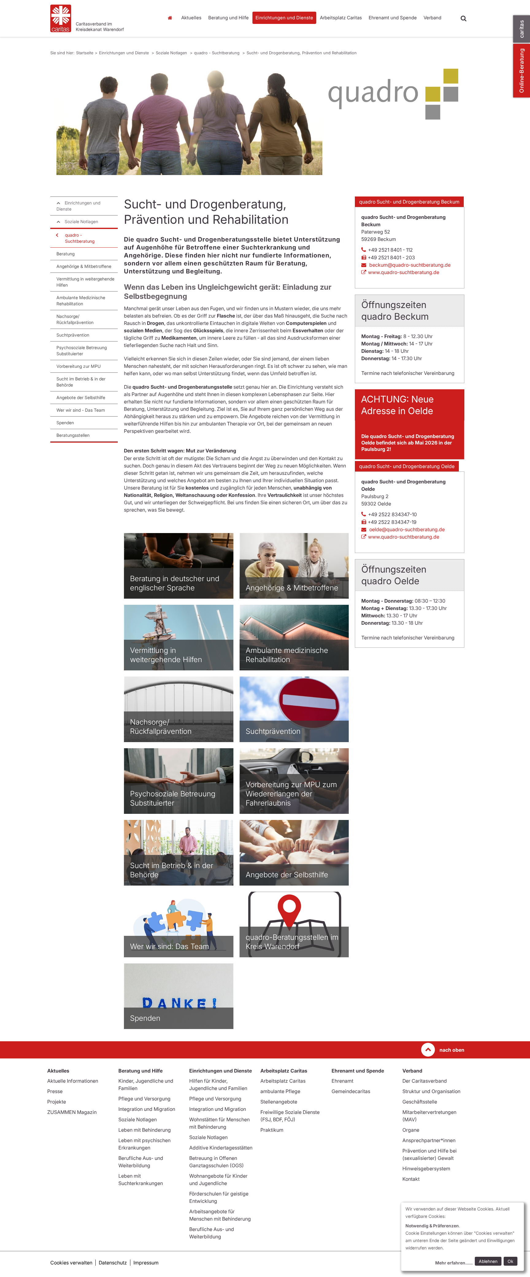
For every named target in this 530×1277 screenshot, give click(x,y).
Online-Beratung (521, 70)
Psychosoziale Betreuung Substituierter (81, 350)
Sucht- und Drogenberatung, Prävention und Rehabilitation (302, 52)
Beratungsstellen (73, 435)
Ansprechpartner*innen (428, 1140)
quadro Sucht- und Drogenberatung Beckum (409, 202)
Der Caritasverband (424, 1081)
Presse (55, 1091)
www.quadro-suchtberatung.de (403, 272)
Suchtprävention (72, 334)
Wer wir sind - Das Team (80, 410)
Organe (410, 1130)
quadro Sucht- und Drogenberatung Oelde (407, 466)
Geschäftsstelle (419, 1102)
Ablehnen (488, 1261)
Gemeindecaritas (351, 1091)
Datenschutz (113, 1263)
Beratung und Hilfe (228, 18)
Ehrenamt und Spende (393, 18)
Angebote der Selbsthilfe (80, 397)
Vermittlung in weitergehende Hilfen (85, 282)
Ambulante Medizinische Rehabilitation (80, 300)
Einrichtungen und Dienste (284, 18)
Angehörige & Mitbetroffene (83, 266)
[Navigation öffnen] (56, 235)
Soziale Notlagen (172, 52)
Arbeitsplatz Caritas (341, 18)
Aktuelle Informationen (72, 1081)
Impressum (146, 1263)
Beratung (65, 253)
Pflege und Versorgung (144, 1099)
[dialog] (462, 1237)
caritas (521, 29)
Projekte (56, 1102)
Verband (432, 18)
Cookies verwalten (71, 1263)
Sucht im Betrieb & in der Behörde (81, 381)
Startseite (171, 18)
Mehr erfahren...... (454, 1262)
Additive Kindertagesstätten (220, 1148)
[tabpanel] (189, 122)
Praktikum (271, 1130)
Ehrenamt (342, 1081)
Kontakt (411, 1179)
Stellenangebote (278, 1102)
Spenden (65, 422)
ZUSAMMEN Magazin (72, 1112)
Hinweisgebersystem (426, 1168)
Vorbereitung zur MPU (78, 366)
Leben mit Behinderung (144, 1130)
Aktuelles (191, 18)
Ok (510, 1261)
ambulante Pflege (280, 1091)
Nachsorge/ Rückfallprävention (75, 319)
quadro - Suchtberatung (217, 52)
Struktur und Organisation (431, 1091)
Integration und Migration (146, 1109)
